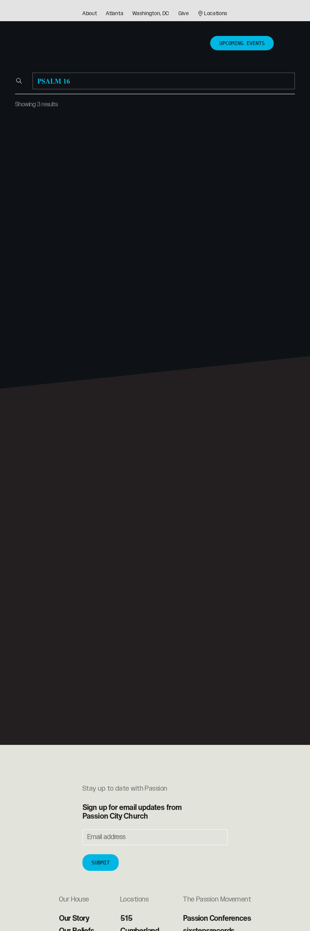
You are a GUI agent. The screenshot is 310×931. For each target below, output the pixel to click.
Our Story (74, 918)
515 (126, 918)
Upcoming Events (242, 43)
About (89, 13)
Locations (216, 14)
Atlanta (114, 13)
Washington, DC (150, 13)
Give (183, 13)
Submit (100, 863)
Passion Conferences (217, 918)
